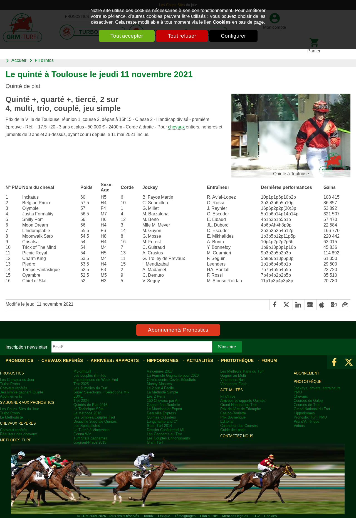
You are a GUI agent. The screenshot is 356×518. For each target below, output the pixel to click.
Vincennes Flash (233, 384)
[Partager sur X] (287, 305)
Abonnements (11, 396)
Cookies (222, 22)
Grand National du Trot (238, 405)
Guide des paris (233, 430)
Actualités (200, 360)
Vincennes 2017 (160, 371)
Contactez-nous (236, 436)
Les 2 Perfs (156, 396)
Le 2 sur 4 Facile (160, 388)
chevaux (176, 127)
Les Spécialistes (86, 426)
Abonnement (306, 373)
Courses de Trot (307, 405)
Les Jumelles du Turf (90, 388)
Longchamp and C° (162, 421)
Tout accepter (126, 36)
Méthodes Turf (15, 440)
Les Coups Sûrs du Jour (19, 409)
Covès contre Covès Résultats (171, 380)
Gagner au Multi (233, 375)
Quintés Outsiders (161, 417)
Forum (269, 360)
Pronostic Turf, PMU (310, 417)
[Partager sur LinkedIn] (298, 305)
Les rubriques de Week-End (95, 380)
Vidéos (299, 426)
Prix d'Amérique (233, 417)
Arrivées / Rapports (115, 360)
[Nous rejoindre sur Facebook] (334, 362)
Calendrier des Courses (239, 426)
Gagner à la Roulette (163, 405)
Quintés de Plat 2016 (90, 405)
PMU (298, 392)
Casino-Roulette (233, 413)
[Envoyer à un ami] (345, 305)
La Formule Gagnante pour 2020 (173, 375)
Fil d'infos (44, 60)
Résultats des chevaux (18, 434)
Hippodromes (163, 360)
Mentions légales (235, 516)
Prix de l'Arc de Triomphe (240, 409)
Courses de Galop (308, 400)
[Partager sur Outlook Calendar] (334, 305)
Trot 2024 (81, 400)
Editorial (226, 421)
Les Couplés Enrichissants (168, 438)
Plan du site (209, 516)
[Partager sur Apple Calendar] (322, 305)
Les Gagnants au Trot (164, 434)
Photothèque (237, 360)
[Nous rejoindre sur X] (349, 362)
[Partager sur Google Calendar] (310, 305)
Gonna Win (82, 434)
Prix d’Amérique (306, 421)
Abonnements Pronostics (178, 330)
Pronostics (19, 360)
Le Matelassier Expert (164, 409)
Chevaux (301, 396)
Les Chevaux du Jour (17, 380)
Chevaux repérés (62, 360)
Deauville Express (161, 413)
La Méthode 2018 (87, 413)
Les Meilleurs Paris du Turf (242, 371)
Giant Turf (155, 442)
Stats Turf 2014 (159, 426)
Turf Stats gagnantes (90, 438)
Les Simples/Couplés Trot (94, 417)
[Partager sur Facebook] (275, 305)
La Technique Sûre (88, 409)
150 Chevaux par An (163, 400)
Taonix (149, 516)
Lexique (164, 516)
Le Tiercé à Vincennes (91, 430)
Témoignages (185, 516)
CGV (256, 516)
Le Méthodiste (11, 417)
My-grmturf (82, 371)
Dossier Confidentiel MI (165, 430)
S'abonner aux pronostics (27, 402)
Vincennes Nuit (232, 380)
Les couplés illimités (89, 375)
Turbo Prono (10, 384)
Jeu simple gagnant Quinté (21, 392)
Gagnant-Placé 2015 (89, 442)
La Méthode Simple (162, 392)
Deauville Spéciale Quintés (95, 421)
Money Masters (159, 384)
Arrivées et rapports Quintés (243, 400)
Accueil (18, 60)
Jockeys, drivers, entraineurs (317, 388)
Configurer (233, 36)
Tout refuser (182, 36)
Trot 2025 (81, 384)
